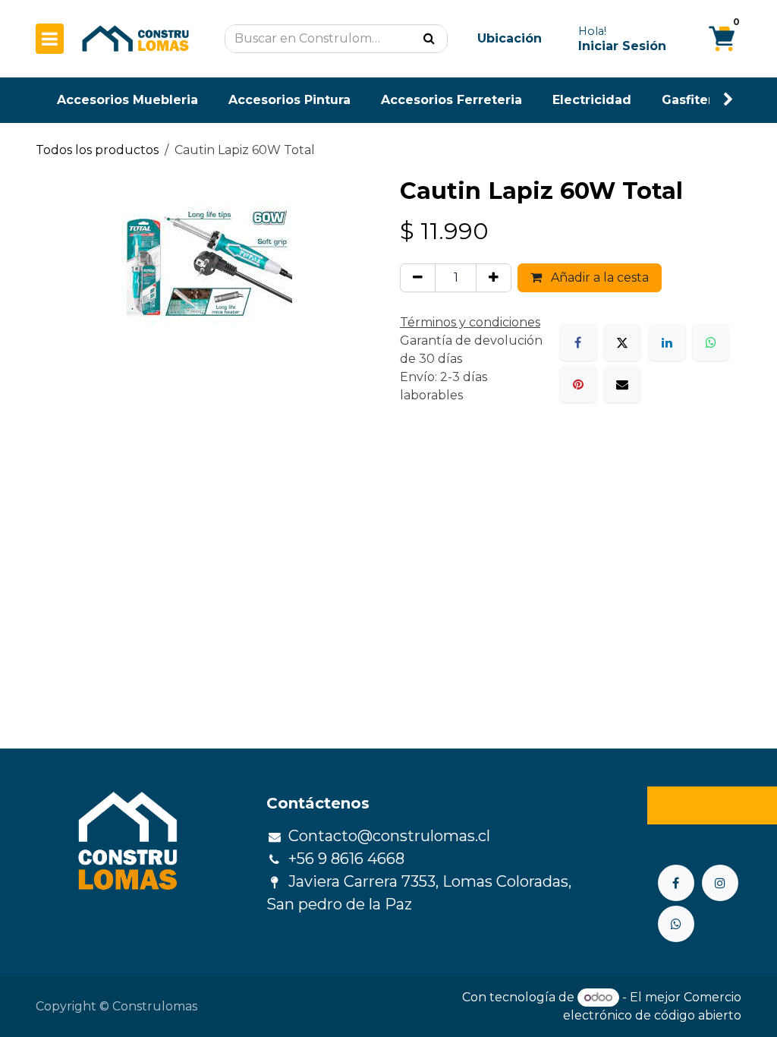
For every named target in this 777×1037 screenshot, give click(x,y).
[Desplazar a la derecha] (728, 100)
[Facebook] (578, 342)
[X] (622, 342)
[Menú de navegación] (50, 39)
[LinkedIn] (667, 342)
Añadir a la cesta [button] (598, 277)
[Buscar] (429, 38)
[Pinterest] (578, 384)
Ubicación (509, 38)
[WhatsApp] (711, 342)
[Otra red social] (676, 924)
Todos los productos (97, 150)
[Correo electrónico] (622, 384)
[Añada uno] (493, 277)
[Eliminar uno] (418, 277)
